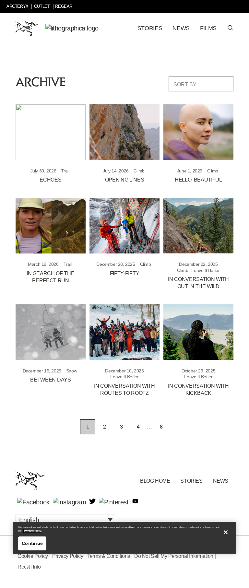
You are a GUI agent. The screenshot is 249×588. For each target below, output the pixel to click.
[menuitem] (66, 519)
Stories (191, 481)
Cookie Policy (33, 556)
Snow (71, 370)
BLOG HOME (155, 481)
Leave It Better (205, 270)
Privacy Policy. (33, 530)
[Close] (226, 532)
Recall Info (29, 567)
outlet (42, 6)
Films (208, 28)
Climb (139, 170)
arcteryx (17, 6)
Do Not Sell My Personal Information (173, 556)
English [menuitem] (29, 519)
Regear (63, 6)
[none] (66, 519)
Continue (32, 543)
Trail (65, 170)
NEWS (220, 481)
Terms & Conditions (108, 556)
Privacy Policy (67, 556)
